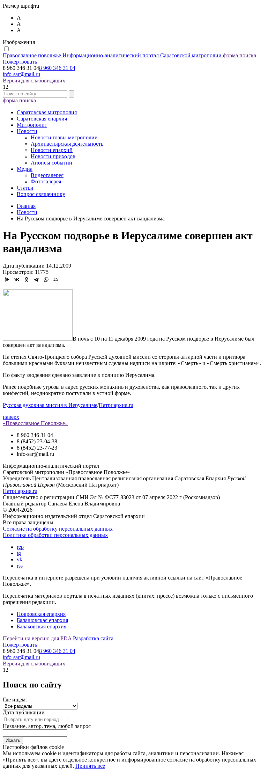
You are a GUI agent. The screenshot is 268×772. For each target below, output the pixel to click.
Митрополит (32, 125)
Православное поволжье (112, 55)
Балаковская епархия (41, 626)
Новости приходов (53, 156)
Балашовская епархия (42, 620)
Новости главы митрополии (64, 137)
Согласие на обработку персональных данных (58, 529)
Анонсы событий (51, 163)
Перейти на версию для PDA (37, 638)
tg (19, 553)
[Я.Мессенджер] (7, 279)
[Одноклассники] (26, 279)
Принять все (90, 766)
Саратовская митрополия (47, 112)
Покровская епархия (41, 614)
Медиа (24, 169)
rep (20, 547)
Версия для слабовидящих (34, 80)
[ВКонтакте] (17, 279)
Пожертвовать (20, 62)
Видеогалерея (47, 175)
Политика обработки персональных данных (55, 535)
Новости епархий (52, 150)
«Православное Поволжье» (35, 423)
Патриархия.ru (116, 405)
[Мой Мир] (56, 279)
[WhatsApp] (46, 279)
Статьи (25, 188)
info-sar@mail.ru (21, 74)
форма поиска (239, 55)
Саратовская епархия (42, 119)
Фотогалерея (46, 181)
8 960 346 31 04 (57, 68)
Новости (27, 131)
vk (19, 559)
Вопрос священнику (41, 194)
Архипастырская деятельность (67, 144)
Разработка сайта (93, 638)
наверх (11, 417)
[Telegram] (36, 279)
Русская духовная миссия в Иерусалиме (50, 405)
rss (20, 566)
